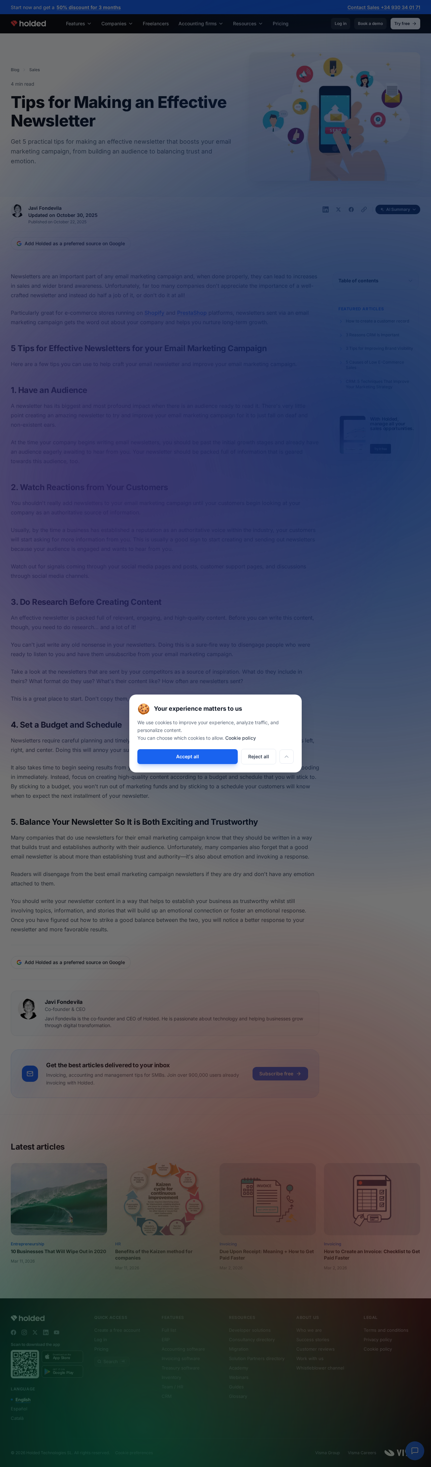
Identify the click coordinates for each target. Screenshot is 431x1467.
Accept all (187, 756)
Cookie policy (240, 738)
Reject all (258, 756)
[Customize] (286, 757)
